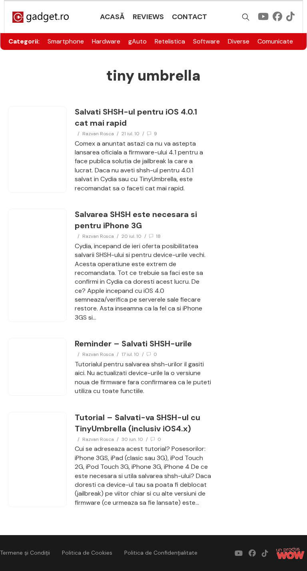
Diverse (238, 41)
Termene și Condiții (25, 552)
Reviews (148, 17)
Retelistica (170, 41)
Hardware (106, 41)
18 (158, 236)
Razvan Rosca (98, 133)
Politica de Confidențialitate (160, 552)
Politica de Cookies (87, 552)
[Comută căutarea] (246, 17)
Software (206, 41)
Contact (189, 17)
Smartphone (66, 41)
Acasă (112, 17)
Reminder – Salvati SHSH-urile (133, 343)
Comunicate (275, 41)
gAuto (137, 41)
